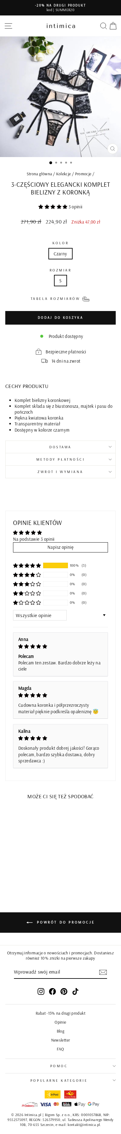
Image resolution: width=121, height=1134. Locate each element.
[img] (60, 646)
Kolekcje (63, 173)
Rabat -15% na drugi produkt (60, 1013)
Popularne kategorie (58, 1080)
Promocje (83, 173)
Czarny (60, 254)
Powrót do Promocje (65, 922)
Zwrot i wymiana (60, 471)
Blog (60, 1031)
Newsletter (60, 1039)
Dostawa (60, 447)
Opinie (60, 1022)
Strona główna (39, 173)
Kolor (60, 243)
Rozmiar (61, 270)
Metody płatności (60, 459)
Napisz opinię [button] (60, 547)
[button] (53, 207)
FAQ (60, 1048)
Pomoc (59, 1066)
